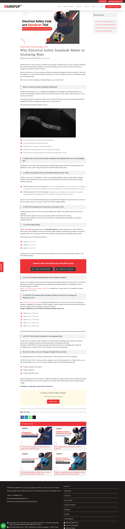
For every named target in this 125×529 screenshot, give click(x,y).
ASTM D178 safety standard (31, 302)
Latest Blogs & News (42, 47)
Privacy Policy (68, 500)
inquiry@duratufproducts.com (115, 1)
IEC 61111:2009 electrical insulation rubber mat (35, 288)
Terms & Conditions (70, 505)
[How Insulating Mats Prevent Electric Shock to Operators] (70, 436)
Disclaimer (67, 509)
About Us (67, 486)
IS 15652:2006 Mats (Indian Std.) (105, 21)
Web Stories (67, 491)
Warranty (66, 514)
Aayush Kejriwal (45, 58)
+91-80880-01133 (102, 1)
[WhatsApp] (30, 417)
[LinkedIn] (26, 417)
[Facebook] (22, 417)
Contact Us (67, 495)
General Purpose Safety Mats (104, 31)
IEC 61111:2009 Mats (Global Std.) (106, 24)
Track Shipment (68, 519)
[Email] (34, 417)
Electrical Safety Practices (27, 47)
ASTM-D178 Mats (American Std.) (106, 28)
